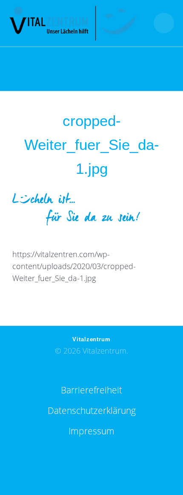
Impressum (91, 431)
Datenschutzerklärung (92, 410)
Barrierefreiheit (91, 390)
